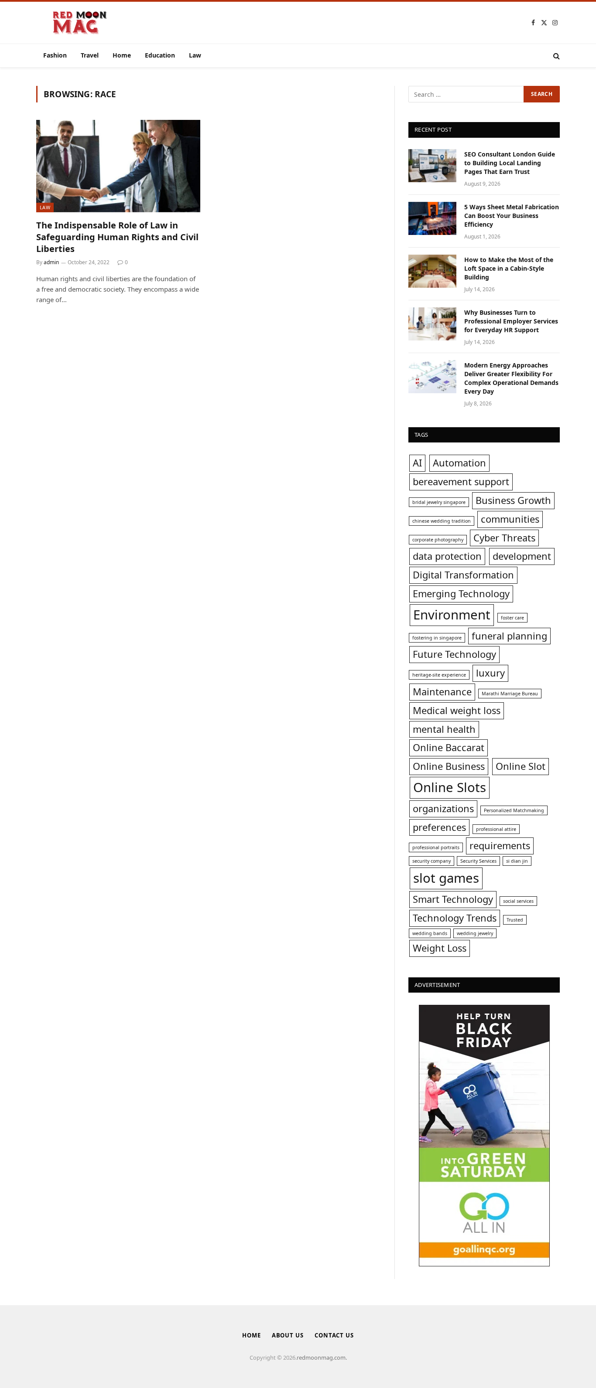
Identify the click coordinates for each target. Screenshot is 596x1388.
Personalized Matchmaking (514, 810)
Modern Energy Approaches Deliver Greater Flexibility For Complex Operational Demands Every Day (511, 378)
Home (122, 55)
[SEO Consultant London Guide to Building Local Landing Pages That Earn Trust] (432, 165)
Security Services (478, 861)
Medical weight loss (456, 710)
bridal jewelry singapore (439, 502)
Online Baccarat (448, 747)
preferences (439, 827)
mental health (444, 729)
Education (160, 55)
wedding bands (429, 933)
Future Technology (454, 654)
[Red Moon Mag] (79, 22)
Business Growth (513, 500)
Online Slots (449, 787)
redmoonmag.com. (322, 1357)
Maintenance (442, 691)
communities (510, 519)
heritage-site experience (439, 675)
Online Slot (520, 766)
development (522, 556)
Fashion (55, 55)
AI (417, 462)
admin (51, 262)
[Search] (555, 55)
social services (518, 901)
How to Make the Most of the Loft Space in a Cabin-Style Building (508, 268)
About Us (288, 1335)
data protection (447, 556)
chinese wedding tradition (441, 521)
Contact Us (334, 1335)
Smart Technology (453, 899)
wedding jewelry (475, 933)
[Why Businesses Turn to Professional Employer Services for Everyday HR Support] (432, 323)
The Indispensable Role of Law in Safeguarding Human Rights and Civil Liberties (117, 237)
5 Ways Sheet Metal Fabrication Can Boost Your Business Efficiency (511, 215)
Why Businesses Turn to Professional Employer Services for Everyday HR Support (511, 321)
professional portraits (435, 847)
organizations (443, 808)
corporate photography (437, 540)
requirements (499, 845)
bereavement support (461, 481)
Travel (90, 55)
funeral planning (509, 635)
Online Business (449, 766)
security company (431, 861)
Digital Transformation (463, 574)
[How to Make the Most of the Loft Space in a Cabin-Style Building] (432, 271)
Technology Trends (455, 918)
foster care (512, 618)
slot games (446, 878)
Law (195, 55)
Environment (451, 614)
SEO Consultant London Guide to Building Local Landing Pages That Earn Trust (509, 163)
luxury (490, 673)
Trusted (515, 920)
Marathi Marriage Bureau (510, 694)
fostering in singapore (437, 638)
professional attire (496, 829)
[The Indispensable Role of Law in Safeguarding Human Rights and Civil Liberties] (118, 166)
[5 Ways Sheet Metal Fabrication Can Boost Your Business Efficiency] (432, 218)
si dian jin (517, 861)
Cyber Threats (504, 537)
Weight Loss (439, 948)
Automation (459, 462)
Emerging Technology (461, 593)
